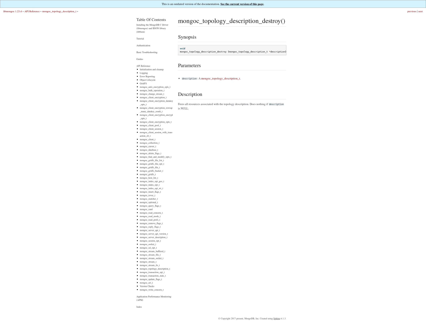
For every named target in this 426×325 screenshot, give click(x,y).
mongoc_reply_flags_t (150, 226)
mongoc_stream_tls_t (150, 265)
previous (411, 11)
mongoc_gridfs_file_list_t (152, 160)
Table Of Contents (151, 19)
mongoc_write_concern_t (152, 289)
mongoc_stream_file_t (150, 254)
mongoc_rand (146, 209)
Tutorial (140, 38)
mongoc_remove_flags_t (151, 223)
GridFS (143, 83)
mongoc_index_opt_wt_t (151, 188)
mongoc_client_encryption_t (153, 97)
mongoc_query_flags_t (150, 205)
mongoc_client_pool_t (150, 125)
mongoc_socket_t (148, 244)
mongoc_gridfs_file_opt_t (152, 163)
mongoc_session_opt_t (150, 240)
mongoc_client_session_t (151, 128)
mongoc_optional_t (149, 202)
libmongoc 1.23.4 (12, 11)
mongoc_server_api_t (150, 230)
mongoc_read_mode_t (150, 216)
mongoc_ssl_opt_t (148, 247)
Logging (144, 72)
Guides (139, 59)
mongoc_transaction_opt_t (152, 272)
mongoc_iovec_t (147, 195)
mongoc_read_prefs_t (150, 219)
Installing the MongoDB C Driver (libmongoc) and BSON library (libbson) (152, 28)
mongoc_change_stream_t (152, 93)
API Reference (32, 11)
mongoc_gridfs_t (148, 174)
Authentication (143, 45)
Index (139, 306)
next (420, 11)
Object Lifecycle (147, 79)
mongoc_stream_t (148, 261)
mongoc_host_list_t (149, 177)
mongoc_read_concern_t (151, 212)
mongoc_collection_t (149, 142)
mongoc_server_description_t (153, 237)
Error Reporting (147, 76)
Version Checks (147, 286)
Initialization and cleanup (152, 69)
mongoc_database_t (149, 149)
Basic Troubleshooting (146, 52)
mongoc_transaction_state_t (153, 275)
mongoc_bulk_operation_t (152, 90)
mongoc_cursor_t (148, 146)
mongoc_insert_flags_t (150, 191)
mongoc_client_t (147, 139)
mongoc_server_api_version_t (154, 233)
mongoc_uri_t (146, 282)
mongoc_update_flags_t (151, 279)
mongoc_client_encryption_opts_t (156, 121)
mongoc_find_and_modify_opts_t (155, 156)
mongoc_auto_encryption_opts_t (155, 86)
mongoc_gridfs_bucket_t (151, 170)
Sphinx (276, 318)
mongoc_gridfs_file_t (150, 167)
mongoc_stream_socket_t (151, 258)
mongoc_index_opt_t (150, 184)
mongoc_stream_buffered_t (152, 251)
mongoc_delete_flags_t (150, 153)
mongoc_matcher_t (149, 198)
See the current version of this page (242, 4)
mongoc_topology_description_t (59, 11)
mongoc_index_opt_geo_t (152, 181)
